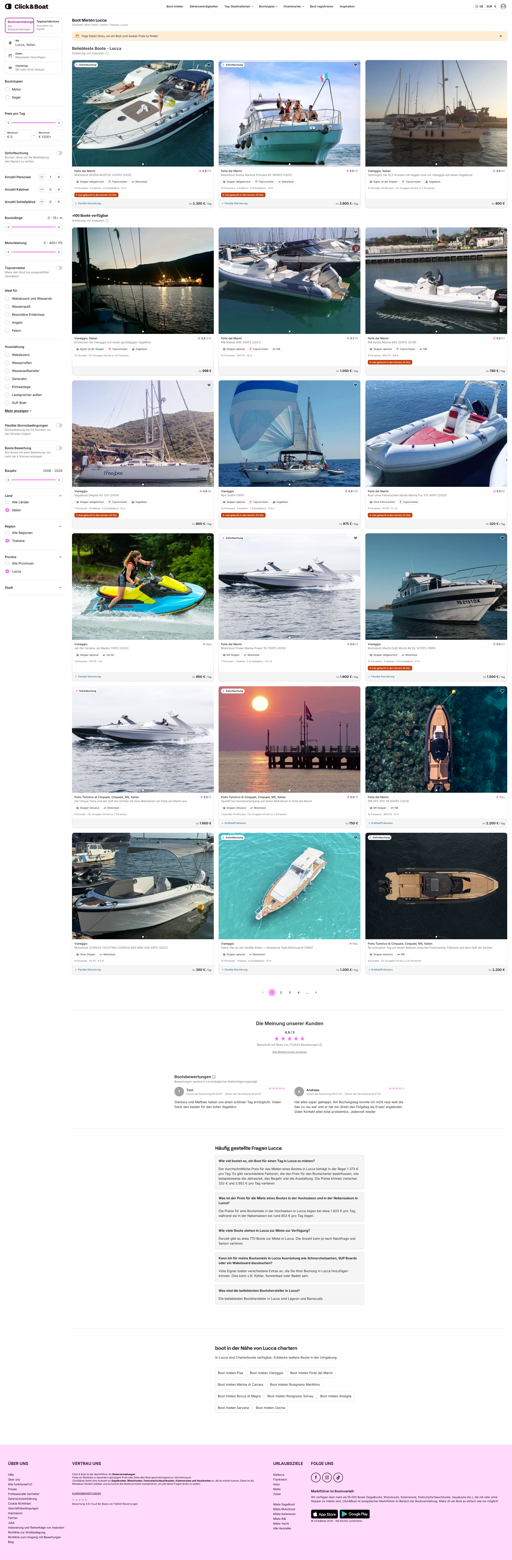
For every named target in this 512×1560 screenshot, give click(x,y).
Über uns (14, 1479)
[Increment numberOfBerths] (58, 201)
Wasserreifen (22, 363)
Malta (277, 1489)
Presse (12, 1489)
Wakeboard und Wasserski (32, 298)
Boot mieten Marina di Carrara (240, 1384)
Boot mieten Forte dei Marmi (311, 1373)
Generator (19, 379)
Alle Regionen (22, 533)
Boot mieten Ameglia (335, 1396)
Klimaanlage (21, 387)
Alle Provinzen (23, 563)
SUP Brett (19, 403)
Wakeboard (20, 355)
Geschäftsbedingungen (23, 1508)
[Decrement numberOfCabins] (42, 189)
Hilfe (11, 1474)
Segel (16, 97)
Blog (11, 1542)
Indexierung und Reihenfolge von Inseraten (36, 1527)
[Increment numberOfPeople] (58, 177)
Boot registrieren (321, 6)
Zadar (277, 1494)
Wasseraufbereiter (25, 371)
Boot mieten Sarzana (233, 1408)
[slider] (8, 122)
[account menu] (503, 6)
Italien (104, 24)
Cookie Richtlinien (19, 1503)
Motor (16, 89)
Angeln (17, 322)
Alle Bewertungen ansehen (289, 1052)
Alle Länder (20, 502)
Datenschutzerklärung (22, 1498)
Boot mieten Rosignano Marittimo (295, 1384)
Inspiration (347, 6)
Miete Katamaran (284, 1514)
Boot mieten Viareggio (266, 1373)
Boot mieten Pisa (230, 1373)
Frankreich (280, 1479)
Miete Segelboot (284, 1504)
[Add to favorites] (209, 64)
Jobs (11, 1522)
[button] (143, 164)
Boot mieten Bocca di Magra (239, 1396)
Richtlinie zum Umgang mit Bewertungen (34, 1537)
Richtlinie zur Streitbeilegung (26, 1532)
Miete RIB (279, 1518)
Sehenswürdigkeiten (204, 6)
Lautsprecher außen (27, 395)
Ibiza (276, 1484)
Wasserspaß (21, 306)
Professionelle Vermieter (23, 1494)
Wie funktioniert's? (20, 1484)
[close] (501, 36)
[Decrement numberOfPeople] (42, 177)
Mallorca (278, 1474)
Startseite (77, 24)
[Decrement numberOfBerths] (42, 202)
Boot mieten (175, 6)
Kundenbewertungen (86, 1493)
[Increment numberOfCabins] (58, 189)
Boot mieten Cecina (270, 1408)
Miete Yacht (281, 1523)
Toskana (114, 24)
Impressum (15, 1513)
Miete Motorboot (284, 1509)
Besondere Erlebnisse (28, 314)
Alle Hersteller (282, 1528)
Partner (13, 1518)
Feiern (16, 330)
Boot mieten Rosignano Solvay (290, 1396)
